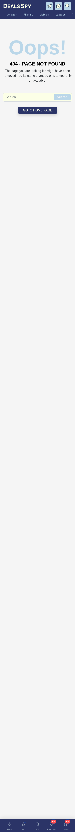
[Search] (68, 6)
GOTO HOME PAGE (37, 110)
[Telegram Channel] (50, 6)
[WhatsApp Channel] (59, 6)
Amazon (12, 14)
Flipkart (28, 14)
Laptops (61, 14)
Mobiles (44, 14)
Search (62, 97)
